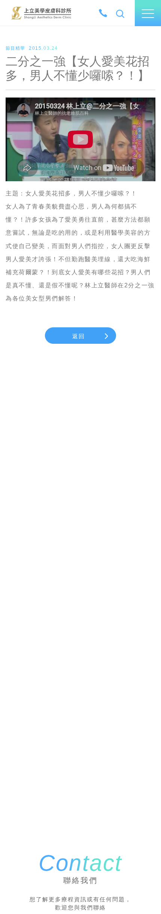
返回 (78, 336)
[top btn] (147, 885)
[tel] (103, 13)
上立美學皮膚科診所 (41, 13)
